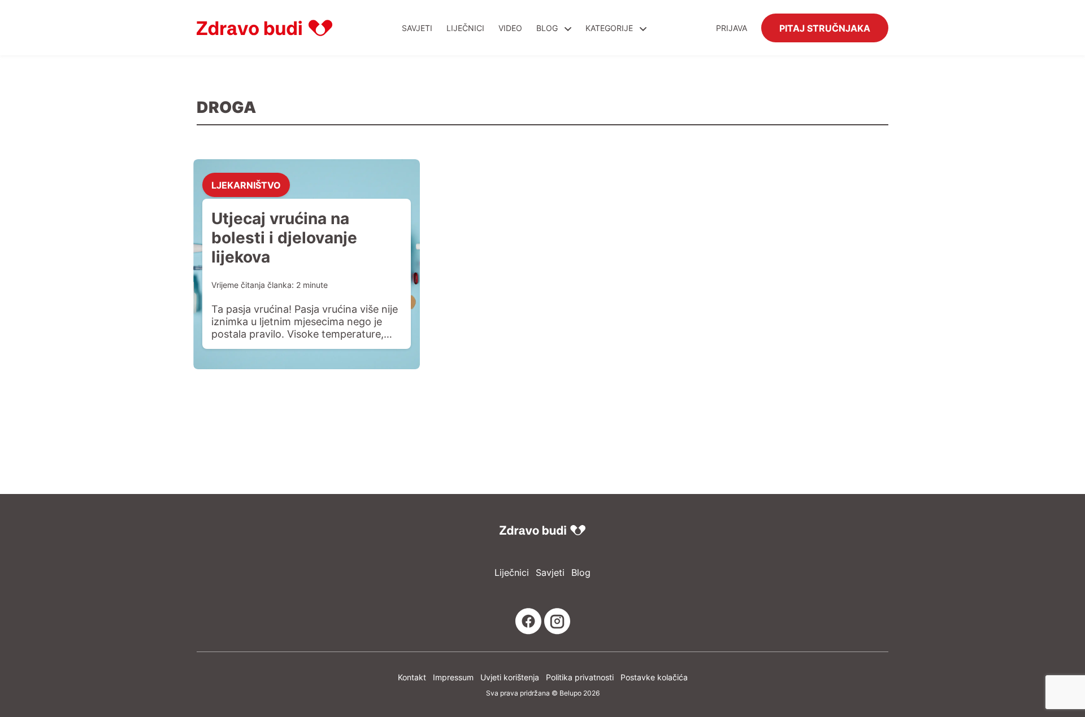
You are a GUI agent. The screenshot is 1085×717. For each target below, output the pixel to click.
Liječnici (465, 28)
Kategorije (610, 28)
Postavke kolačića (654, 677)
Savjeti (417, 28)
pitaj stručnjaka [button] (824, 27)
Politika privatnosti (580, 677)
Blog (547, 28)
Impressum (453, 677)
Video (510, 28)
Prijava (731, 28)
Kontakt (412, 677)
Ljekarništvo (246, 184)
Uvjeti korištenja (509, 677)
